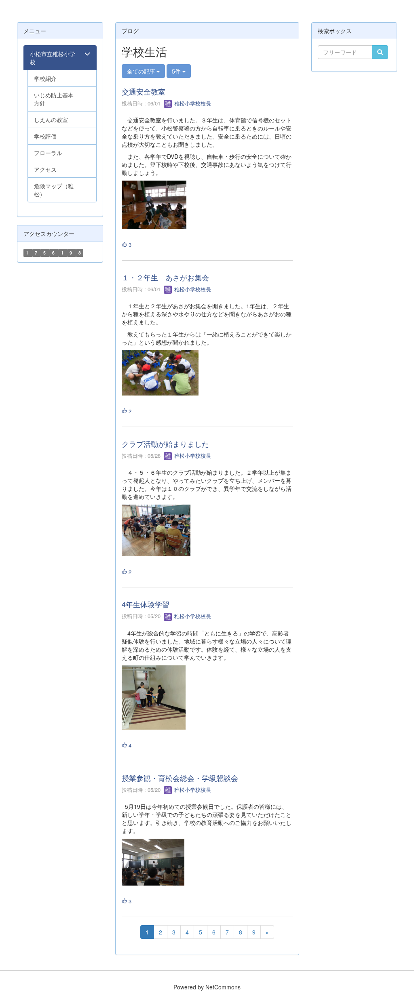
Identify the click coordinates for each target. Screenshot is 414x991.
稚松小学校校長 (192, 103)
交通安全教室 (143, 91)
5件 (177, 71)
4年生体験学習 (145, 604)
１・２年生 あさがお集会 (165, 277)
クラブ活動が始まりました (165, 443)
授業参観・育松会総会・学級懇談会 (180, 777)
